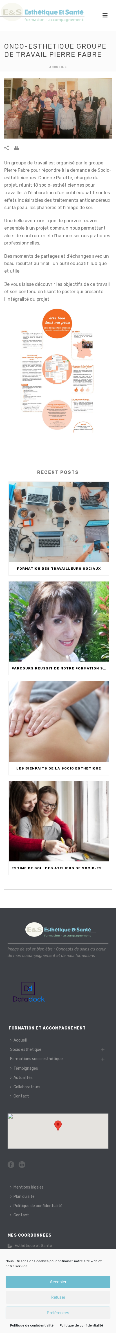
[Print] (19, 147)
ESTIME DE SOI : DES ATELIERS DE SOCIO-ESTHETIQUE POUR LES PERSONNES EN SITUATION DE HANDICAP (60, 868)
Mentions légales (29, 1187)
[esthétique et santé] (42, 12)
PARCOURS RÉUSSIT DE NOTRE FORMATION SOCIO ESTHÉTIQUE (60, 668)
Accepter (58, 1281)
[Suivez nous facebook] (11, 1165)
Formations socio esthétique (36, 1058)
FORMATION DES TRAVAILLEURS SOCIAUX (59, 569)
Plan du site (24, 1196)
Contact (21, 1096)
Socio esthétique (25, 1049)
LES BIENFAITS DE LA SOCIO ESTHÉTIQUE (58, 768)
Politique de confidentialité (31, 1325)
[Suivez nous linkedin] (22, 1165)
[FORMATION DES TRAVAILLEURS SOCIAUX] (59, 522)
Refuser (58, 1297)
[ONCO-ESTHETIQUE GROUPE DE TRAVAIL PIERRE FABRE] (58, 108)
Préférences (58, 1312)
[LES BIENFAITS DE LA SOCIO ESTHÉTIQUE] (59, 721)
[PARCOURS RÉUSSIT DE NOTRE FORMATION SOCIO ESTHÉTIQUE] (59, 621)
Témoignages (26, 1068)
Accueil (56, 67)
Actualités (23, 1077)
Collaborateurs (27, 1087)
